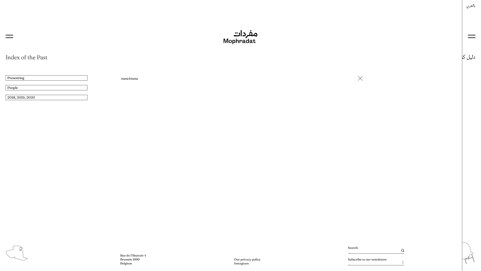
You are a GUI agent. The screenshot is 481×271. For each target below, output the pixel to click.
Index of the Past (26, 57)
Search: (353, 248)
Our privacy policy (247, 259)
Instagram (241, 263)
